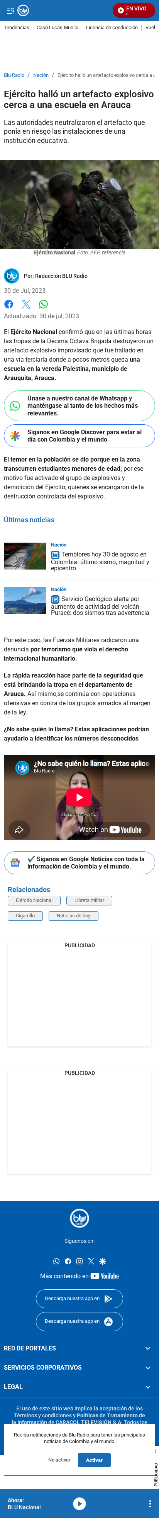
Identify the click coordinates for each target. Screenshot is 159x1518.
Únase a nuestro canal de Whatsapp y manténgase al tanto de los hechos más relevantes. (82, 406)
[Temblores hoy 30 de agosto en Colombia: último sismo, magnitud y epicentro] (25, 556)
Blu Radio (14, 75)
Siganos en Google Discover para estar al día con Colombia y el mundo (84, 435)
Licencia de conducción (112, 28)
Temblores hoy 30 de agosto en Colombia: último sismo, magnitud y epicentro (100, 561)
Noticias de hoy (73, 915)
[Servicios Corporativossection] (147, 1367)
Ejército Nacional (34, 900)
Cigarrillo (25, 915)
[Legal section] (147, 1386)
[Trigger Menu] (10, 10)
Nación (41, 75)
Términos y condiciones (43, 1415)
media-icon (79, 1503)
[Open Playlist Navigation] (150, 1504)
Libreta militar (89, 900)
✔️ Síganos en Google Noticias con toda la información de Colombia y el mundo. (86, 862)
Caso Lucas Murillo (57, 28)
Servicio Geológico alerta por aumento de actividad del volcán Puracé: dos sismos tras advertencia (100, 605)
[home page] (79, 1218)
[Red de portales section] (147, 1348)
